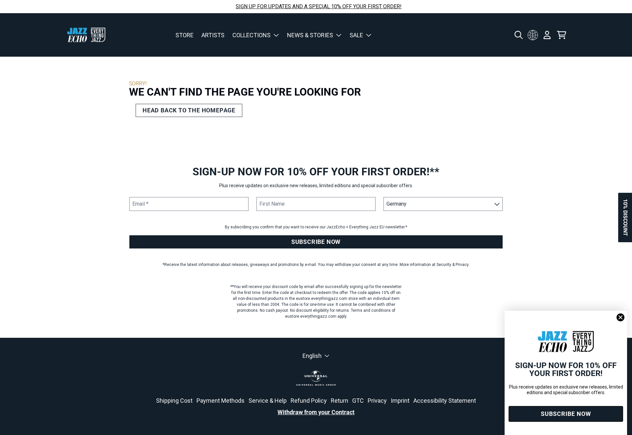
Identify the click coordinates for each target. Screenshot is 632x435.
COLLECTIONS (251, 35)
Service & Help (268, 400)
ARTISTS (212, 35)
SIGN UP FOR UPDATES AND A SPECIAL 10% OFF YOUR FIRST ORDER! (319, 6)
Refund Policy (309, 400)
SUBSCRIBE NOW (316, 241)
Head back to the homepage (189, 110)
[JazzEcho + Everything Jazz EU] (86, 35)
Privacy (377, 400)
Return (339, 400)
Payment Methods (221, 400)
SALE (356, 35)
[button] (625, 217)
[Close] (620, 317)
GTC (358, 400)
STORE (184, 35)
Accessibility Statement (444, 400)
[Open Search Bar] (518, 35)
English (312, 355)
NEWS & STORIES (310, 35)
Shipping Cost (174, 400)
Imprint (400, 400)
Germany (532, 35)
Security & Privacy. (452, 264)
